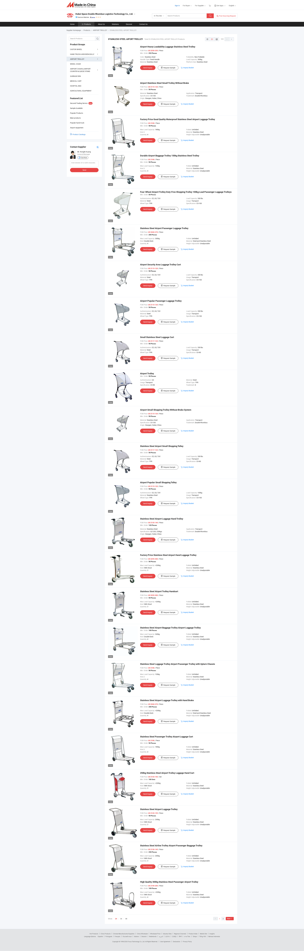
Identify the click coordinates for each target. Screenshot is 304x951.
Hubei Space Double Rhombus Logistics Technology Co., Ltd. (104, 14)
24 (116, 919)
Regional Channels (180, 934)
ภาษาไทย (187, 936)
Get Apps (220, 5)
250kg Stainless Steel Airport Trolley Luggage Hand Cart (167, 773)
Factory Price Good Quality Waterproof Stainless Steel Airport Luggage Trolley (177, 119)
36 (121, 919)
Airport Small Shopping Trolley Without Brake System (165, 410)
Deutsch (144, 936)
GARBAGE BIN (75, 76)
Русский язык (127, 936)
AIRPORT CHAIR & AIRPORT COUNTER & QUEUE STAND (80, 70)
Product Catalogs (79, 134)
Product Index (193, 934)
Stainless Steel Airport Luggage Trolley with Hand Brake (167, 700)
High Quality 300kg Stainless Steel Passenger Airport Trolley (169, 882)
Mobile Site (203, 934)
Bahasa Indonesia (214, 936)
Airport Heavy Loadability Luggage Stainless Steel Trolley (167, 46)
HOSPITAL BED (75, 86)
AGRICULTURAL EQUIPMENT (80, 91)
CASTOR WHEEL (76, 49)
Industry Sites (167, 934)
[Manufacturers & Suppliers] (81, 4)
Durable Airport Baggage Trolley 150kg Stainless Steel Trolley (169, 155)
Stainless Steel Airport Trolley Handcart (159, 591)
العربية (161, 936)
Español (100, 936)
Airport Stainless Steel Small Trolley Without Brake (164, 83)
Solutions (115, 24)
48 (126, 919)
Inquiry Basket (188, 67)
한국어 (167, 936)
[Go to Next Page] (231, 39)
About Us (101, 24)
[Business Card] (98, 147)
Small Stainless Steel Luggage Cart (157, 337)
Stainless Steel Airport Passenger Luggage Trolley (164, 228)
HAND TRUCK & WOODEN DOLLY (82, 54)
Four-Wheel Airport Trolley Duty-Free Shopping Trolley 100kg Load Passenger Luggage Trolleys (186, 192)
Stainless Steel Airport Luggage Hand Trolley (161, 519)
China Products (106, 934)
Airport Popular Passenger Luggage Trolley (161, 301)
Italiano (136, 936)
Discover (129, 24)
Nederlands (153, 936)
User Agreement (165, 941)
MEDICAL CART (75, 81)
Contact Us (143, 24)
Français (117, 936)
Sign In (177, 5)
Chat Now (84, 158)
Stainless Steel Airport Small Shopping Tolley (161, 446)
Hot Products (94, 934)
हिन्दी (180, 936)
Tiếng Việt (202, 936)
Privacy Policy (187, 941)
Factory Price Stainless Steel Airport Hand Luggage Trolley (168, 555)
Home (72, 24)
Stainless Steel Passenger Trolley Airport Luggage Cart (166, 736)
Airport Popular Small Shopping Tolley (158, 482)
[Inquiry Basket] (210, 5)
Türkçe (195, 936)
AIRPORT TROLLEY (77, 59)
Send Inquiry (147, 68)
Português (108, 936)
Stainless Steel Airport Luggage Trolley (159, 809)
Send (84, 170)
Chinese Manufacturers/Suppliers (123, 934)
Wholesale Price (155, 934)
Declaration (176, 941)
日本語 (174, 936)
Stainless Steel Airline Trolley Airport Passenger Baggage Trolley (171, 845)
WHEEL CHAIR (75, 64)
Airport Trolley (147, 373)
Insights (212, 934)
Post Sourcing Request (227, 16)
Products (87, 24)
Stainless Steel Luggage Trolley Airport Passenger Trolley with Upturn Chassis (177, 664)
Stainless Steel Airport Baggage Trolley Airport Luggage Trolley (170, 627)
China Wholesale (142, 934)
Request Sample (169, 68)
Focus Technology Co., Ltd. (136, 941)
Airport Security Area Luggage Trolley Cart (160, 264)
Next (228, 918)
